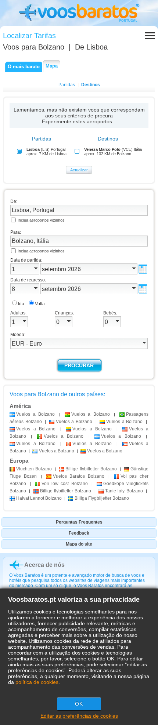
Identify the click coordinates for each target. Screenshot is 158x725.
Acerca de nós (44, 565)
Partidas (66, 84)
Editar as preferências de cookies (79, 716)
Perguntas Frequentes (79, 522)
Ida (21, 303)
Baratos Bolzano (78, 476)
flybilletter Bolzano (90, 468)
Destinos (90, 84)
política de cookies (36, 682)
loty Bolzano (124, 490)
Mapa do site (79, 544)
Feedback (79, 533)
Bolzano (34, 468)
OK (79, 704)
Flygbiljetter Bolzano (102, 498)
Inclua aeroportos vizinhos (41, 220)
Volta (40, 303)
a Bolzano (35, 414)
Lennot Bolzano (39, 498)
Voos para (33, 47)
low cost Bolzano (65, 483)
